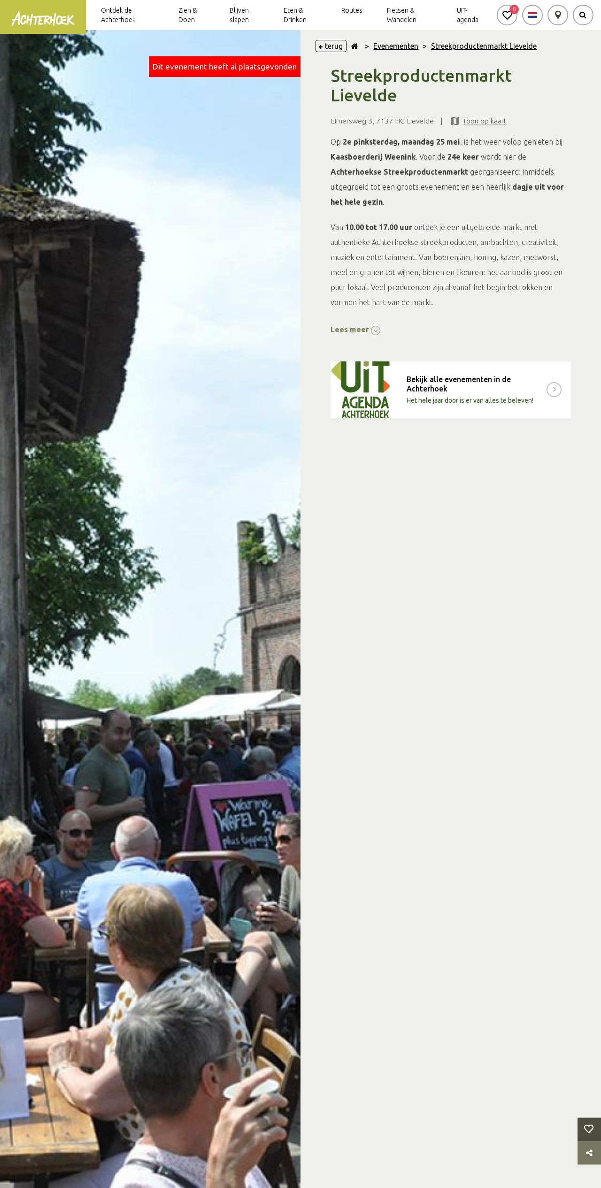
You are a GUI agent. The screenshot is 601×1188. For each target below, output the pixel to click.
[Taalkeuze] (532, 15)
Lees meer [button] (351, 329)
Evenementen (395, 46)
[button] (507, 15)
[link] (451, 389)
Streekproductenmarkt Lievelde (484, 46)
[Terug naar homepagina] (355, 46)
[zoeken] (583, 15)
